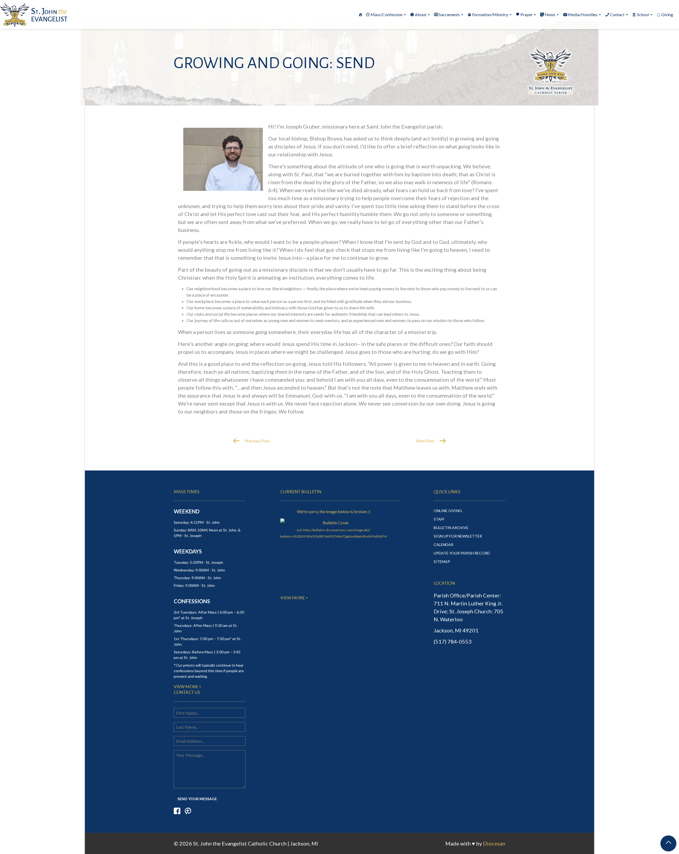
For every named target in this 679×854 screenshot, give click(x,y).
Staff (439, 519)
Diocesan (494, 843)
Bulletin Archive (451, 527)
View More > (187, 686)
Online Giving (448, 510)
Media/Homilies (583, 14)
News (550, 14)
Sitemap (442, 561)
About (420, 14)
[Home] (360, 14)
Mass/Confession (387, 14)
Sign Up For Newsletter (458, 536)
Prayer (526, 14)
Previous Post (257, 440)
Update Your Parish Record (462, 553)
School (643, 14)
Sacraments (449, 14)
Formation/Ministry (490, 14)
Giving (667, 14)
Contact (617, 14)
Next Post (425, 440)
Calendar (443, 544)
